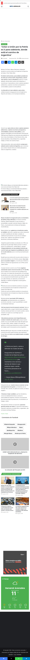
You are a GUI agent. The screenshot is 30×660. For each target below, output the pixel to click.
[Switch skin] (28, 6)
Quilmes (20, 430)
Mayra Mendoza (12, 427)
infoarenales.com (5, 652)
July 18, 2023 (9, 379)
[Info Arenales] (15, 6)
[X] (6, 62)
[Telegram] (16, 62)
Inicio (3, 41)
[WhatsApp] (12, 62)
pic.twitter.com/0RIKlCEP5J (13, 373)
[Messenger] (9, 62)
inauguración (21, 424)
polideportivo (11, 430)
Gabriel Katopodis (10, 424)
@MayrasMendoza (19, 357)
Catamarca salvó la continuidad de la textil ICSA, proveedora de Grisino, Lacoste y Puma (7, 508)
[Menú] (1, 6)
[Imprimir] (22, 62)
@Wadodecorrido (11, 359)
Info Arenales (4, 58)
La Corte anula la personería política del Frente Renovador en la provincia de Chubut (19, 199)
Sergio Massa (8, 433)
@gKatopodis (9, 357)
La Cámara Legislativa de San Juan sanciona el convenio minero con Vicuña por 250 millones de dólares (22, 509)
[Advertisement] (15, 23)
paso (21, 427)
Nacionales (7, 41)
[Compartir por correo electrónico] (19, 62)
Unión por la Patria (21, 433)
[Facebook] (2, 62)
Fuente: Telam (4, 413)
